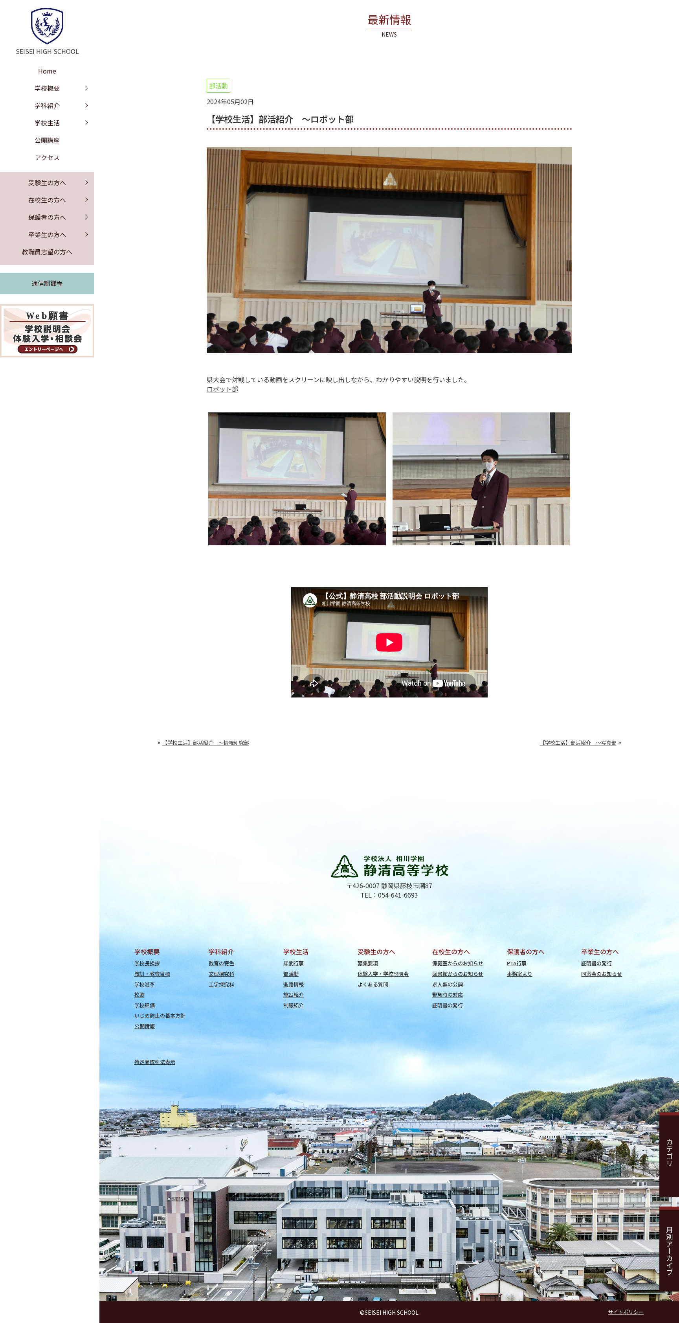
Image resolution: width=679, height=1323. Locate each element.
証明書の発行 (447, 1005)
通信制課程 (47, 283)
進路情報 (293, 984)
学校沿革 (144, 984)
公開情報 (144, 1026)
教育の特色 (221, 963)
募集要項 (368, 963)
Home (47, 70)
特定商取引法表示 (154, 1061)
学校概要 (47, 88)
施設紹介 (293, 994)
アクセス (47, 157)
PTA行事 (517, 963)
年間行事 (293, 963)
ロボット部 (222, 389)
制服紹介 (293, 1005)
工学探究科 (221, 984)
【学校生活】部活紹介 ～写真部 (578, 742)
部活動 (218, 85)
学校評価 (144, 1005)
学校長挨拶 (147, 963)
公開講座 (47, 140)
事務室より (519, 973)
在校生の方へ (47, 199)
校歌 (139, 994)
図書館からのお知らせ (457, 973)
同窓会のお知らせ (601, 973)
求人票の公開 (447, 984)
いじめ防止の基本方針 (159, 1015)
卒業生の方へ (47, 234)
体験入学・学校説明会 (383, 973)
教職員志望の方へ (47, 251)
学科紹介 (47, 105)
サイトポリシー (626, 1312)
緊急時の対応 (447, 994)
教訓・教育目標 (152, 973)
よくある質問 (373, 984)
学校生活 (47, 122)
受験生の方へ (47, 182)
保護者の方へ (47, 217)
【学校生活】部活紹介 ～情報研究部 (205, 742)
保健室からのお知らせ (457, 963)
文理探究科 (221, 973)
